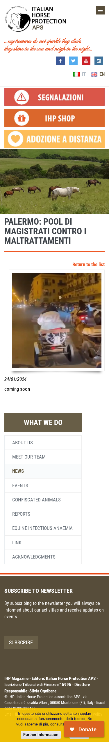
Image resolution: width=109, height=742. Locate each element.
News (18, 471)
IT (83, 74)
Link (17, 542)
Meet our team (29, 457)
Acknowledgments (34, 557)
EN (101, 74)
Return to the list (88, 264)
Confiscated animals (36, 500)
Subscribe (21, 642)
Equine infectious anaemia (42, 528)
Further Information (40, 734)
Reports (21, 514)
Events (20, 485)
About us (22, 442)
